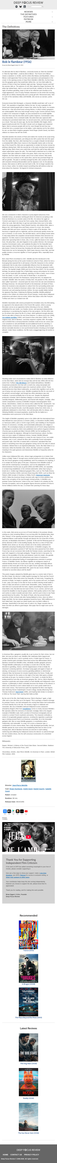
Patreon (28, 19)
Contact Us (16, 1155)
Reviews (28, 12)
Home (5, 1155)
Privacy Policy (31, 1155)
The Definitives (28, 14)
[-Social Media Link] (16, 7)
